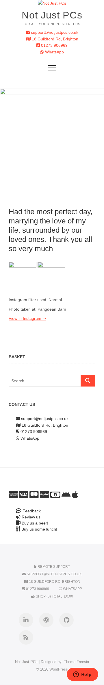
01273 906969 (54, 45)
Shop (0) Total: (54, 596)
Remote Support (53, 567)
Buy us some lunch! (38, 529)
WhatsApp (54, 52)
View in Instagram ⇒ (27, 318)
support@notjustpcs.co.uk (54, 32)
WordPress (58, 669)
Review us (30, 517)
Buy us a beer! (34, 523)
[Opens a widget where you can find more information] (82, 675)
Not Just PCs (52, 15)
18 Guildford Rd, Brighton (54, 39)
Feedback (31, 511)
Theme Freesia (76, 662)
